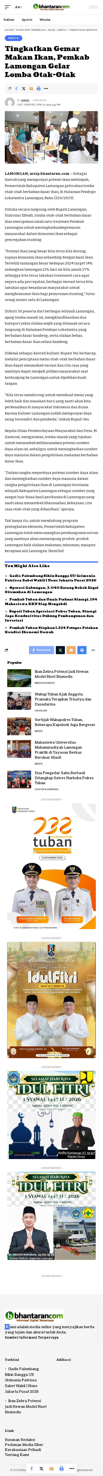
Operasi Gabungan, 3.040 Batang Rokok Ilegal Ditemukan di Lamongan (51, 590)
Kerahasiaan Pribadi (23, 1450)
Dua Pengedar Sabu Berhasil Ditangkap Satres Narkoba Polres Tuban (64, 778)
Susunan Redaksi (20, 1440)
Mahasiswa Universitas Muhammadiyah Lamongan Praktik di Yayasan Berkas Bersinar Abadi (58, 750)
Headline (41, 710)
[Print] (38, 88)
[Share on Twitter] (23, 88)
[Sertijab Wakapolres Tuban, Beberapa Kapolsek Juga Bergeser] (19, 726)
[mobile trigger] (9, 7)
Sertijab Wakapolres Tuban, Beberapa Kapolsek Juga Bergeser (65, 722)
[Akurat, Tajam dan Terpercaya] (51, 7)
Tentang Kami (17, 1455)
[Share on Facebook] (16, 88)
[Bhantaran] (34, 1314)
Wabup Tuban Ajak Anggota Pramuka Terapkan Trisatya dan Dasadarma (63, 699)
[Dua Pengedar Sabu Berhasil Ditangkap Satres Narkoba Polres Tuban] (19, 779)
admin (25, 100)
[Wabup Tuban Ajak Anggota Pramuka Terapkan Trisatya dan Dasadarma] (19, 701)
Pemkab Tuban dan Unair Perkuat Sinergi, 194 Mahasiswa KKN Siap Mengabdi (51, 601)
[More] (46, 88)
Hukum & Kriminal (47, 789)
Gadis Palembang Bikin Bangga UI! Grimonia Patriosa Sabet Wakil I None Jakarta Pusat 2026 (51, 578)
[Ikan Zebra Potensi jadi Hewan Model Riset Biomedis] (19, 678)
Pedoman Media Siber (24, 1445)
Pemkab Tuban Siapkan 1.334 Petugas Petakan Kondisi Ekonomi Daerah (51, 630)
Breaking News (45, 683)
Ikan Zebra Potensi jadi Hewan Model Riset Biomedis (62, 674)
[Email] (31, 88)
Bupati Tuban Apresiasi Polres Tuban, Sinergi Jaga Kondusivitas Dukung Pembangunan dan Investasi (51, 616)
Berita (13, 38)
